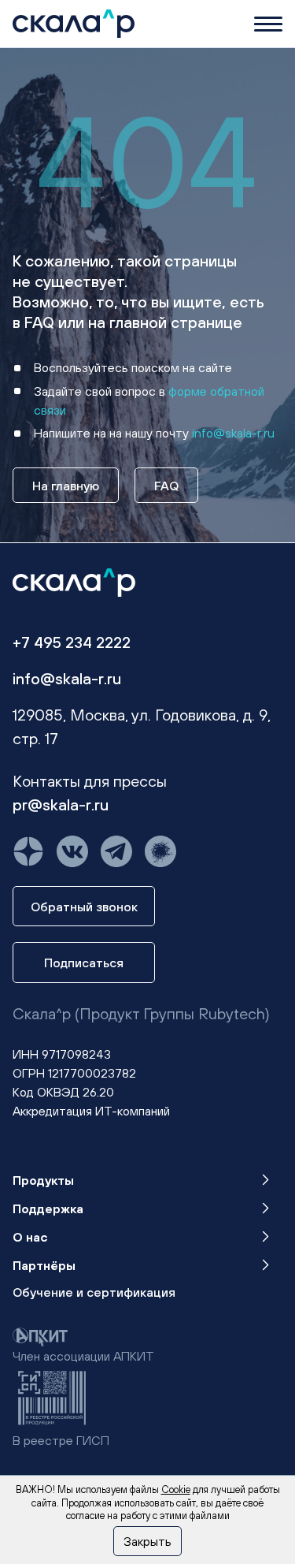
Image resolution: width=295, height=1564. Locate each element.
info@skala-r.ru (233, 433)
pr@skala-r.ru (61, 804)
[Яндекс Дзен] (28, 851)
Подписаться (84, 962)
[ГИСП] (52, 1396)
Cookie (175, 1489)
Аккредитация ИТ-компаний (91, 1111)
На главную (65, 486)
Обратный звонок (84, 906)
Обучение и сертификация (94, 1292)
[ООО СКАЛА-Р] (74, 22)
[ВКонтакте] (72, 851)
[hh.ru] (160, 851)
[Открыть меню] (268, 24)
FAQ (166, 486)
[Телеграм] (116, 851)
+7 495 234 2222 (72, 642)
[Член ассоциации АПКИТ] (40, 1335)
